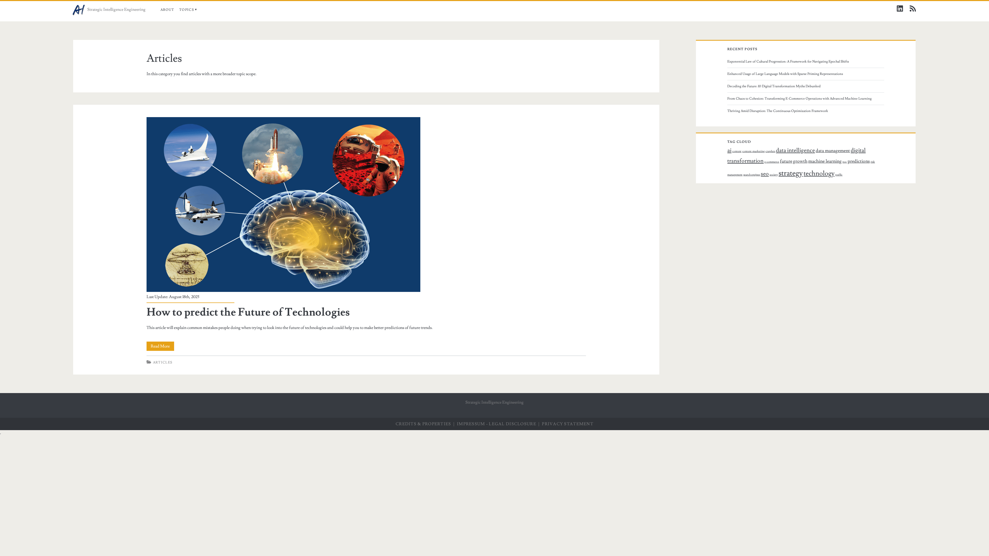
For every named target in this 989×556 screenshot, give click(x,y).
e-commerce (771, 162)
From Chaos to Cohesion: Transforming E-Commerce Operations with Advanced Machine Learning (799, 99)
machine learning (825, 161)
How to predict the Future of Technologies (248, 312)
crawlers (770, 151)
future (786, 161)
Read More (162, 347)
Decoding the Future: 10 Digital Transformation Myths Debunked (774, 86)
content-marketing (753, 151)
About (167, 10)
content (736, 151)
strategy (791, 173)
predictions (859, 161)
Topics (186, 10)
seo (765, 174)
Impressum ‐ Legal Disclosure (496, 424)
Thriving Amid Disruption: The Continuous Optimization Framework (777, 111)
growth (800, 161)
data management (833, 151)
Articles (162, 362)
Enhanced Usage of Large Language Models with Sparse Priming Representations (785, 74)
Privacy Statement (567, 424)
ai (729, 150)
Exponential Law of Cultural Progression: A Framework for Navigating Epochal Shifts (788, 61)
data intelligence (795, 150)
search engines (751, 175)
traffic (838, 175)
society (774, 175)
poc (844, 162)
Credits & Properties (423, 424)
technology (819, 173)
